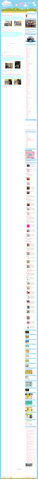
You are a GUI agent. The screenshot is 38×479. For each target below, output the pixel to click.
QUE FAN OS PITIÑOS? (29, 305)
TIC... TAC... (28, 325)
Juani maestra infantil (29, 243)
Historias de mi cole (28, 233)
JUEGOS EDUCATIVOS (28, 78)
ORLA (26, 95)
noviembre (27, 136)
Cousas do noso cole (8, 3)
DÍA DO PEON (27, 66)
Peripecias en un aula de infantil (30, 295)
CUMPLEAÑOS (27, 62)
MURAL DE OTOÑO (6, 30)
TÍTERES (27, 114)
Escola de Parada (28, 224)
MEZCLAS (27, 86)
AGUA (26, 46)
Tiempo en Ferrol (26, 161)
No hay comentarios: (9, 86)
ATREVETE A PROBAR (28, 50)
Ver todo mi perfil (29, 17)
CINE (26, 58)
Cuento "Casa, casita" (31, 316)
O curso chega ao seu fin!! (32, 282)
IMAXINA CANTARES (28, 74)
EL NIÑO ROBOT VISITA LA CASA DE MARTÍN (11, 74)
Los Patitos (28, 256)
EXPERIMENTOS (27, 70)
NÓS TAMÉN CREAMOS (28, 91)
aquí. (31, 32)
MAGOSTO (27, 82)
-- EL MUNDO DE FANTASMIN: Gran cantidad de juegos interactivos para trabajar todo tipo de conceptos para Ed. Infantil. (31, 442)
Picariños (27, 300)
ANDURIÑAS (28, 173)
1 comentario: (8, 52)
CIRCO (26, 59)
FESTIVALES (27, 71)
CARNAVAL (27, 54)
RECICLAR (27, 106)
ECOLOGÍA (27, 67)
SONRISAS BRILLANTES (7, 15)
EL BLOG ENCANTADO (29, 207)
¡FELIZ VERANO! (31, 182)
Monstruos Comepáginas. (32, 265)
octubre (27, 137)
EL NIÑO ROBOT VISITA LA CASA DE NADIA (11, 55)
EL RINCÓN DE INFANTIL (29, 216)
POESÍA (26, 99)
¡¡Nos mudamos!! (31, 321)
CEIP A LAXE (27, 55)
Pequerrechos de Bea (29, 286)
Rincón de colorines (28, 314)
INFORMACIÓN (27, 75)
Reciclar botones (31, 310)
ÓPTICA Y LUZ (27, 94)
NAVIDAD (27, 90)
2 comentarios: (8, 27)
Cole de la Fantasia (28, 186)
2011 (26, 146)
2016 (26, 133)
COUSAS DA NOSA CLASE (29, 195)
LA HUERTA (27, 79)
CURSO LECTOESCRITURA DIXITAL (29, 63)
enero (26, 144)
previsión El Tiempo (28, 160)
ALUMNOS (27, 47)
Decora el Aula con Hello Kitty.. (32, 212)
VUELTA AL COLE (27, 118)
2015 (26, 134)
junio (26, 141)
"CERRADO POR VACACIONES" (32, 169)
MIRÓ (26, 87)
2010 (26, 147)
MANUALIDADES (27, 83)
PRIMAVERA (27, 103)
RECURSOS (27, 107)
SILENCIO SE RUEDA (28, 110)
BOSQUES (27, 51)
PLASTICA (27, 98)
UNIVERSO (27, 115)
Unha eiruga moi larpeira (29, 221)
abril (26, 142)
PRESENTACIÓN (27, 102)
